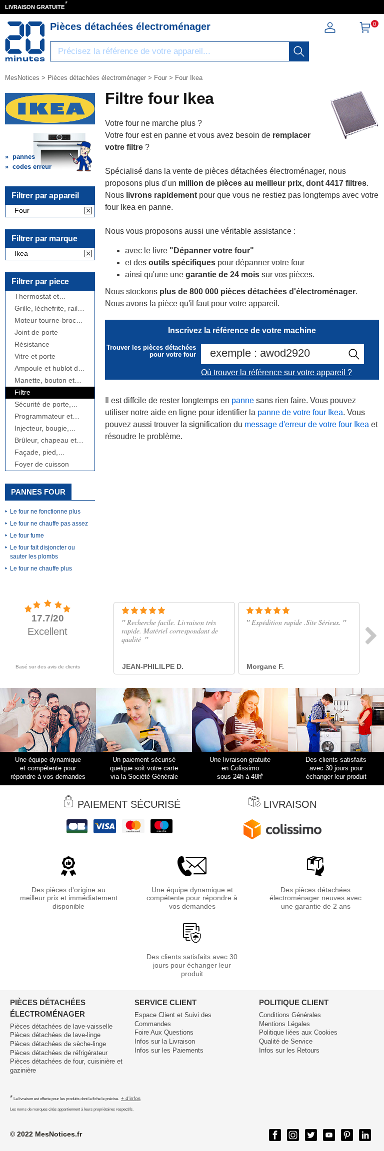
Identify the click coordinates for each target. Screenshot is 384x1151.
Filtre (22, 392)
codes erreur (32, 166)
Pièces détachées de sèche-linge (58, 1044)
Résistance (32, 344)
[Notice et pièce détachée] (25, 41)
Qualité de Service (285, 1041)
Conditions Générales (290, 1015)
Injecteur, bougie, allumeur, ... (41, 428)
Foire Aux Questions (164, 1032)
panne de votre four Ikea (300, 412)
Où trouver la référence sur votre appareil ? (276, 372)
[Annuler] (88, 211)
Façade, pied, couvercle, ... (36, 452)
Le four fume (27, 535)
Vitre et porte (35, 356)
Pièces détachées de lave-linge (55, 1035)
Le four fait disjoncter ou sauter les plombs (42, 552)
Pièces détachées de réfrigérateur (59, 1053)
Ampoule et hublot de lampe (48, 368)
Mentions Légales (284, 1024)
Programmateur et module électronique (46, 416)
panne (243, 400)
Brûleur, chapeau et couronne (45, 440)
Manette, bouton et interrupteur (44, 380)
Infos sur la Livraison (164, 1041)
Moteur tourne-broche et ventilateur (49, 320)
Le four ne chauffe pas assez (49, 523)
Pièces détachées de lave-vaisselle (61, 1026)
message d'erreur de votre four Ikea (306, 424)
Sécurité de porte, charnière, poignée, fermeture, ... (45, 404)
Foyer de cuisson (41, 464)
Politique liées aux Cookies (298, 1032)
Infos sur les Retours (289, 1050)
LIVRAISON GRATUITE (34, 7)
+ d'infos (130, 1098)
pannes (23, 156)
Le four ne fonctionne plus (45, 511)
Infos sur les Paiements (169, 1050)
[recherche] (299, 51)
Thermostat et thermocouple (36, 296)
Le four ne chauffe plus (41, 568)
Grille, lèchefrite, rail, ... (47, 308)
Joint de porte (36, 332)
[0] (365, 30)
